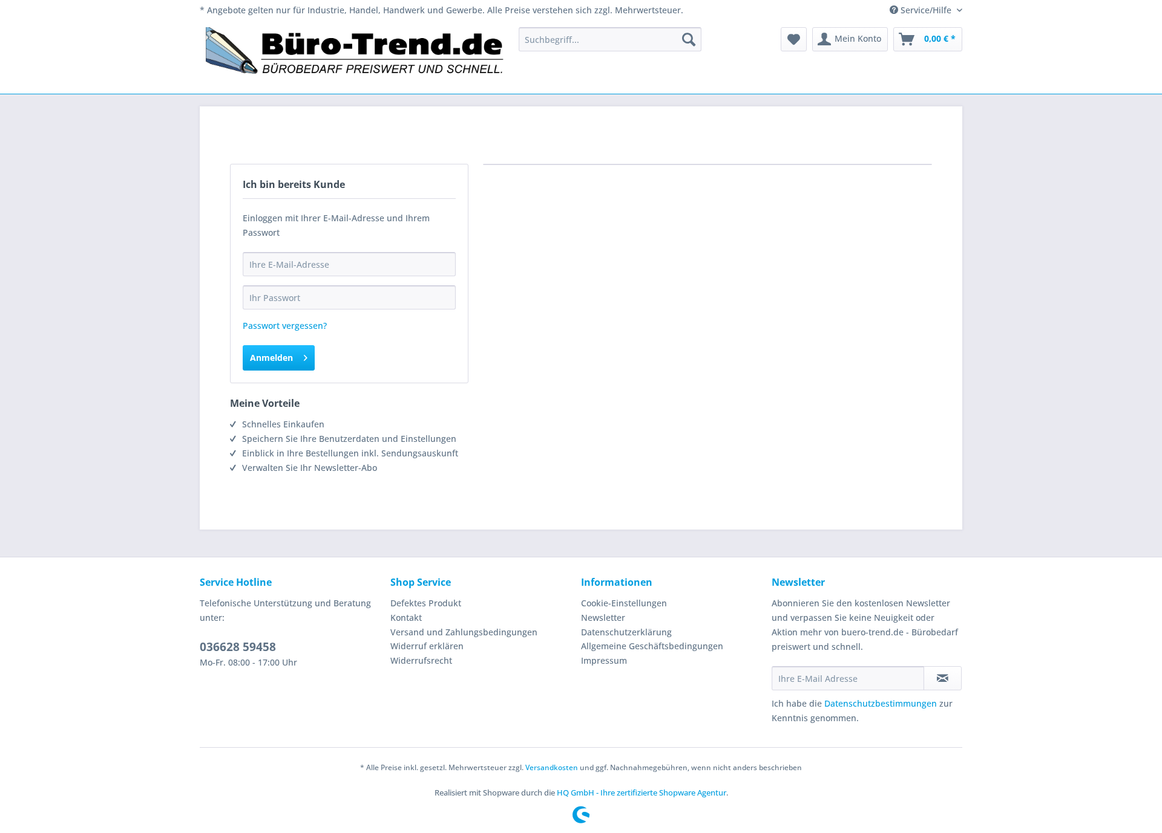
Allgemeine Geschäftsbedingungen (652, 646)
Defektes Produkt (425, 603)
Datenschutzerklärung (626, 632)
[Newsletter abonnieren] (943, 678)
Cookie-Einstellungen (624, 603)
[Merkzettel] (794, 39)
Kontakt (406, 617)
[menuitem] (610, 39)
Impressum (604, 660)
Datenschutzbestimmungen (880, 703)
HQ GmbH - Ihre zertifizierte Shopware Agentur (641, 792)
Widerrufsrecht (421, 660)
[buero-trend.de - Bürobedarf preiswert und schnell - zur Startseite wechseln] (355, 57)
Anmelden (271, 357)
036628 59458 (238, 647)
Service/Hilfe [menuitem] (926, 10)
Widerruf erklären (427, 646)
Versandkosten (551, 767)
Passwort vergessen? (285, 325)
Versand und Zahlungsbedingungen (463, 632)
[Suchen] (688, 39)
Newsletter (603, 617)
